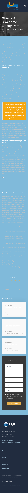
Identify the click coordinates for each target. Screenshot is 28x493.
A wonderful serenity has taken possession (12, 326)
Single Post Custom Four (13, 307)
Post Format (14, 333)
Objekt (4, 454)
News (21, 29)
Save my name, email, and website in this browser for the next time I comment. (13, 396)
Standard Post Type (11, 344)
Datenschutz (5, 468)
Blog (14, 29)
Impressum (5, 464)
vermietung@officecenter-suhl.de (11, 485)
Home (3, 450)
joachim (7, 29)
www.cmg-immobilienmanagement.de (11, 442)
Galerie (4, 457)
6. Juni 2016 (8, 305)
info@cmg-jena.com (7, 440)
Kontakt (4, 461)
